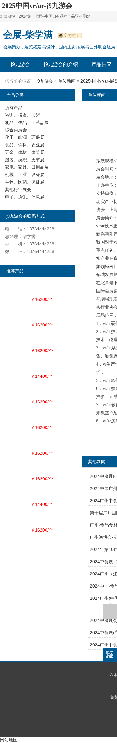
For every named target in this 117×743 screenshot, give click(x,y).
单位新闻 (67, 80)
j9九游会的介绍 (61, 64)
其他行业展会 (18, 189)
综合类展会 (16, 129)
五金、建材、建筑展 (24, 152)
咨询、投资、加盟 (22, 115)
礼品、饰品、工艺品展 (27, 122)
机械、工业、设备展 (24, 174)
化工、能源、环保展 (24, 137)
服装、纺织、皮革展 (24, 159)
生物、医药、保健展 (24, 181)
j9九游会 (20, 64)
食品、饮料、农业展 (24, 144)
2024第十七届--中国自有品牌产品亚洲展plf (54, 16)
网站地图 (8, 739)
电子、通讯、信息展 (24, 197)
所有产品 (13, 107)
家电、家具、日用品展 (27, 166)
